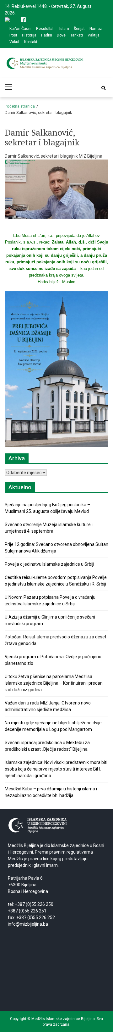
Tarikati (76, 35)
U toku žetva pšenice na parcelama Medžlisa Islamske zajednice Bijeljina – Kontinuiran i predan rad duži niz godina (54, 683)
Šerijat (79, 28)
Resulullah (45, 28)
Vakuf (14, 42)
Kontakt (30, 42)
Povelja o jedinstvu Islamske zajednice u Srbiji (49, 564)
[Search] (103, 88)
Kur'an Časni (20, 28)
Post (13, 35)
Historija (29, 35)
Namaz (95, 28)
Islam (64, 28)
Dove (61, 35)
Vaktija (94, 35)
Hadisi (46, 35)
